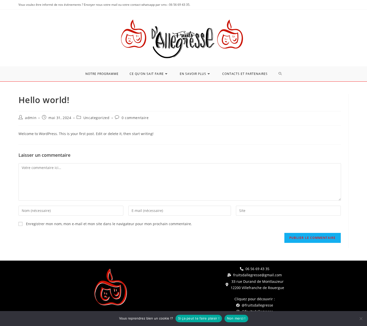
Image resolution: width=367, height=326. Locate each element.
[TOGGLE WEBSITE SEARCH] (280, 73)
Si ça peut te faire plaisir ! (198, 318)
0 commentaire (135, 117)
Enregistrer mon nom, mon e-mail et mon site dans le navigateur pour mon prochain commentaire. (109, 223)
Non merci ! (236, 318)
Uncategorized (96, 117)
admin (30, 117)
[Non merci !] (360, 318)
